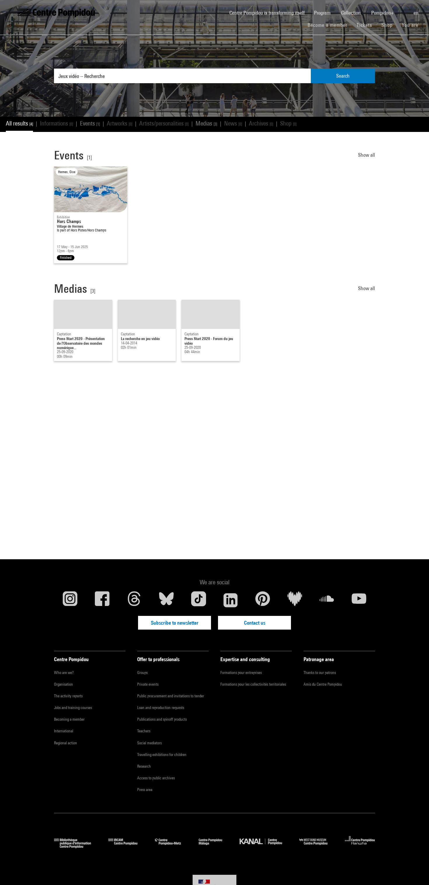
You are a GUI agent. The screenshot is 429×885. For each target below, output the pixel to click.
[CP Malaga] (215, 846)
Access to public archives (156, 778)
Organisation (63, 684)
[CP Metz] (172, 846)
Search (343, 76)
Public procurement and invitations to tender (170, 696)
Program (323, 13)
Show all (366, 155)
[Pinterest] (263, 600)
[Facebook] (102, 600)
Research (144, 766)
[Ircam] (127, 846)
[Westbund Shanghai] (317, 846)
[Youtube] (359, 600)
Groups (142, 672)
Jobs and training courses (73, 707)
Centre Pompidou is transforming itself (269, 12)
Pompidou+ (383, 13)
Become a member (330, 25)
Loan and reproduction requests (160, 707)
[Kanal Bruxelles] (265, 846)
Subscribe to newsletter (174, 623)
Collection (351, 13)
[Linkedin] (230, 600)
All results (19, 123)
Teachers (143, 731)
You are (411, 25)
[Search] (404, 9)
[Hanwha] (360, 846)
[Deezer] (295, 600)
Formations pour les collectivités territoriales (253, 684)
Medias (206, 123)
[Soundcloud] (327, 600)
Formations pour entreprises (241, 672)
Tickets (364, 25)
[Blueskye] (166, 600)
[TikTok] (198, 600)
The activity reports (68, 696)
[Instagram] (70, 600)
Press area (144, 789)
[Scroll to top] (415, 871)
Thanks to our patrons (320, 672)
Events (90, 123)
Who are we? (64, 672)
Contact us (254, 623)
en (417, 13)
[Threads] (134, 600)
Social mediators (149, 743)
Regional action (65, 743)
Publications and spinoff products (162, 719)
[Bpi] (77, 846)
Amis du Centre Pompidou (323, 684)
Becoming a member (69, 719)
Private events (147, 684)
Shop (389, 25)
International (63, 731)
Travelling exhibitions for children (161, 754)
